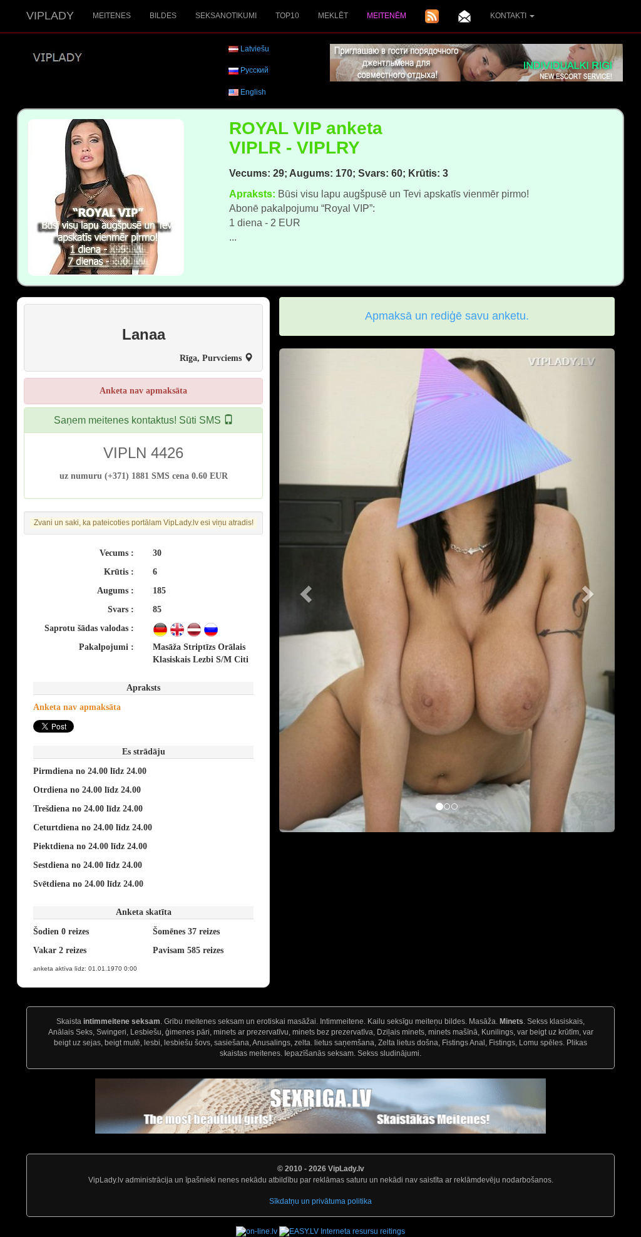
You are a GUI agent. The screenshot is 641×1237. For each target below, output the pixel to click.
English (253, 92)
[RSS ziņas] (432, 16)
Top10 (287, 15)
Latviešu (254, 48)
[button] (304, 590)
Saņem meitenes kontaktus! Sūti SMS (138, 420)
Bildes (163, 15)
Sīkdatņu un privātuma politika (320, 1201)
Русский (254, 70)
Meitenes (112, 15)
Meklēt (333, 15)
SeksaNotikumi (226, 15)
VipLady (50, 15)
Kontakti (509, 15)
